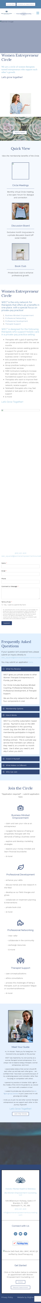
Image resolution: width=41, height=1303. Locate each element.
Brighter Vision (33, 1297)
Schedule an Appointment (25, 4)
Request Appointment (20, 1287)
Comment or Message (9, 586)
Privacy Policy (7, 1297)
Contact (20, 1282)
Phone (3, 578)
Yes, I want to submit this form (15, 605)
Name (4, 563)
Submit (7, 623)
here (31, 662)
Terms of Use (6, 602)
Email (3, 571)
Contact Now (11, 4)
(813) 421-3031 (20, 553)
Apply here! (20, 132)
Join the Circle (20, 1114)
